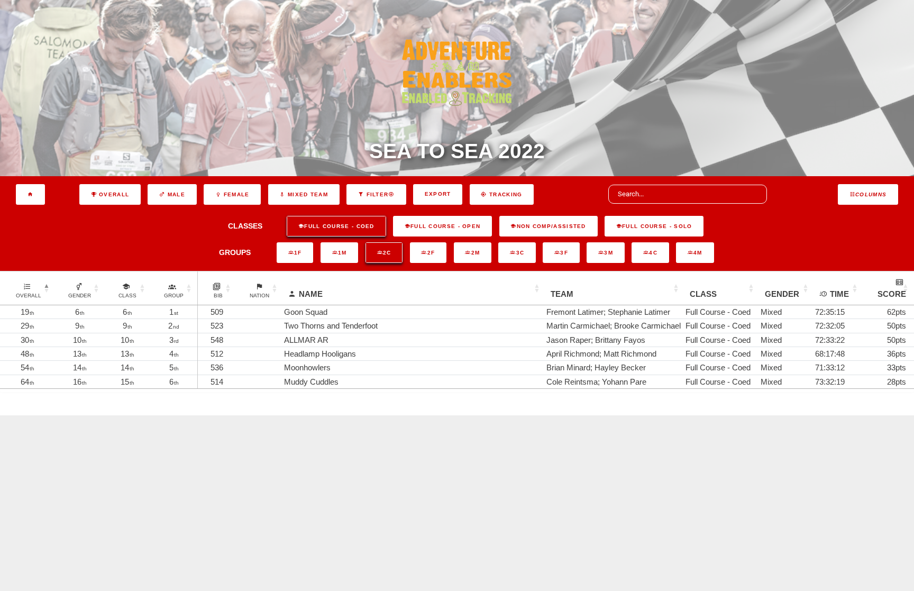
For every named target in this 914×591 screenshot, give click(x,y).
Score (892, 293)
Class (703, 293)
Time (839, 293)
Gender (782, 293)
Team (562, 293)
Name (311, 293)
